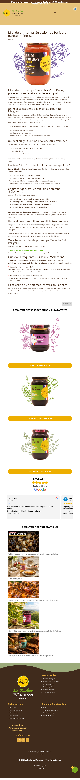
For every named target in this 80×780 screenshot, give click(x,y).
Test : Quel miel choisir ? (51, 710)
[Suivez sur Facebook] (23, 740)
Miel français (13, 715)
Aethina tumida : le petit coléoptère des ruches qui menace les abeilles (33, 554)
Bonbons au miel (48, 684)
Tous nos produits (49, 692)
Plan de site (40, 768)
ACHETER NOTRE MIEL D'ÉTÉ (40, 365)
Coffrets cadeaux (49, 687)
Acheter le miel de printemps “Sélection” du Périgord (27, 250)
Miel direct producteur (16, 718)
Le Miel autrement (49, 689)
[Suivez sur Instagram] (19, 740)
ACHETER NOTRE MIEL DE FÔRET (40, 471)
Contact (40, 754)
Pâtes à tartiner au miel (51, 681)
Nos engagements (15, 710)
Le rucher (12, 707)
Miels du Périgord (49, 679)
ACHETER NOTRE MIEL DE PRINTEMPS (40, 418)
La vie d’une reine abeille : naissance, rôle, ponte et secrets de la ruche (33, 600)
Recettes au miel (48, 715)
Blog (44, 707)
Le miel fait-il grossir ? (15, 579)
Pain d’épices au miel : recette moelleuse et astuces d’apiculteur (30, 656)
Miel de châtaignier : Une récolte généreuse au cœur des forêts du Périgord (34, 631)
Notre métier (13, 713)
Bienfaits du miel (48, 713)
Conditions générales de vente (39, 751)
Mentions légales (40, 766)
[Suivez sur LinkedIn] (27, 740)
